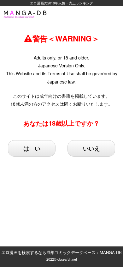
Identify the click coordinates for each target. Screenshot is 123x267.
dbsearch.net (67, 259)
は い (31, 148)
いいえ (91, 148)
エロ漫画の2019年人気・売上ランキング (61, 2)
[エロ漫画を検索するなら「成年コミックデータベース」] (26, 14)
